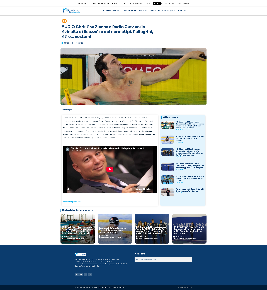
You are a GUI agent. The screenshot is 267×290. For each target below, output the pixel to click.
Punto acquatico (169, 10)
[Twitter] (81, 274)
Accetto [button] (156, 3)
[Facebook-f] (77, 274)
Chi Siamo (107, 10)
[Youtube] (85, 274)
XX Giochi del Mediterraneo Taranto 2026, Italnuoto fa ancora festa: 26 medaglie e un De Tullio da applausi (189, 152)
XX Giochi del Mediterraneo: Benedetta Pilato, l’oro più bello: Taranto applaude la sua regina (190, 166)
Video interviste (130, 10)
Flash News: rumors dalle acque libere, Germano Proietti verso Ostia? (190, 178)
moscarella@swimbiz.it (72, 202)
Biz (64, 21)
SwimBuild (143, 10)
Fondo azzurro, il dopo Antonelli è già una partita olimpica (190, 190)
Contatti (182, 10)
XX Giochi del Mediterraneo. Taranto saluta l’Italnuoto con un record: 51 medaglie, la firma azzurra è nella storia (190, 125)
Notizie (116, 10)
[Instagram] (90, 274)
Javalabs (189, 287)
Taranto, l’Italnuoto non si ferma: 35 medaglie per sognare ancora (190, 138)
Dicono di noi (155, 10)
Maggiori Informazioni (180, 3)
